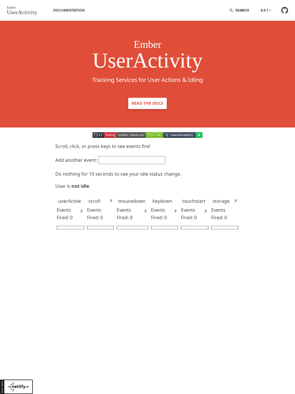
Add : (76, 160)
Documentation (69, 10)
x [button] (81, 210)
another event (80, 160)
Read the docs (147, 103)
